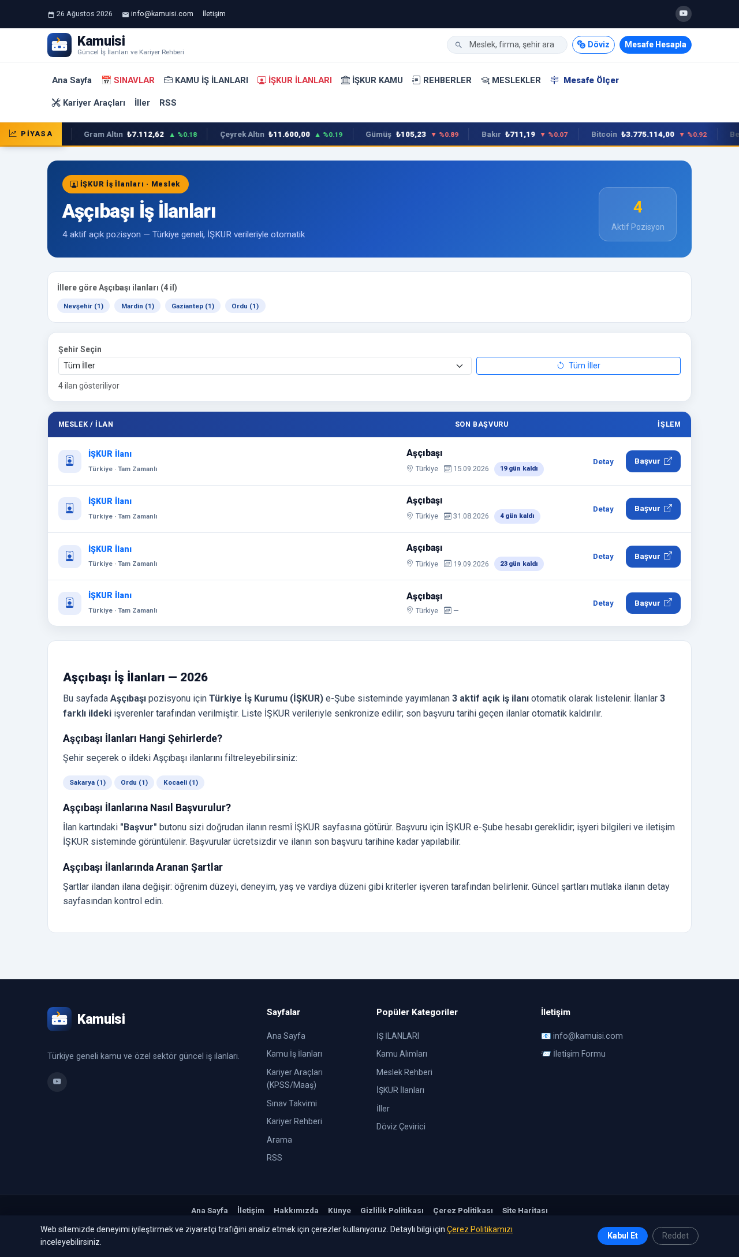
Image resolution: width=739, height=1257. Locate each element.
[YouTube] (683, 14)
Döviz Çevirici (401, 1126)
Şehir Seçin (80, 349)
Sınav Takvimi (292, 1103)
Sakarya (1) (87, 782)
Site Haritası (525, 1210)
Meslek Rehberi (404, 1072)
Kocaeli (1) (180, 782)
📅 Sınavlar (128, 80)
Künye (339, 1210)
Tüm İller (583, 365)
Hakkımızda (296, 1210)
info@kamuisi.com (162, 13)
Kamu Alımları (401, 1053)
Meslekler (516, 80)
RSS (168, 103)
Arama (279, 1139)
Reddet (675, 1235)
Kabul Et (622, 1235)
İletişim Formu (579, 1053)
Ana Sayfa (72, 80)
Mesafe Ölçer (590, 80)
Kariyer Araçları (94, 103)
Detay (603, 461)
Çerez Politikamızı (480, 1229)
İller (142, 103)
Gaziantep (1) (192, 306)
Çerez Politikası (463, 1210)
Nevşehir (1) (83, 306)
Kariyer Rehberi (294, 1121)
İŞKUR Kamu (377, 80)
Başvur (647, 460)
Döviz (599, 44)
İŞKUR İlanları (300, 80)
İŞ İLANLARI (397, 1035)
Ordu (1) (245, 306)
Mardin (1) (137, 306)
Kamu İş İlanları (211, 80)
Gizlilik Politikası (392, 1210)
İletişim (214, 13)
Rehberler (447, 80)
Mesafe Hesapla (655, 44)
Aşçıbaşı (424, 452)
